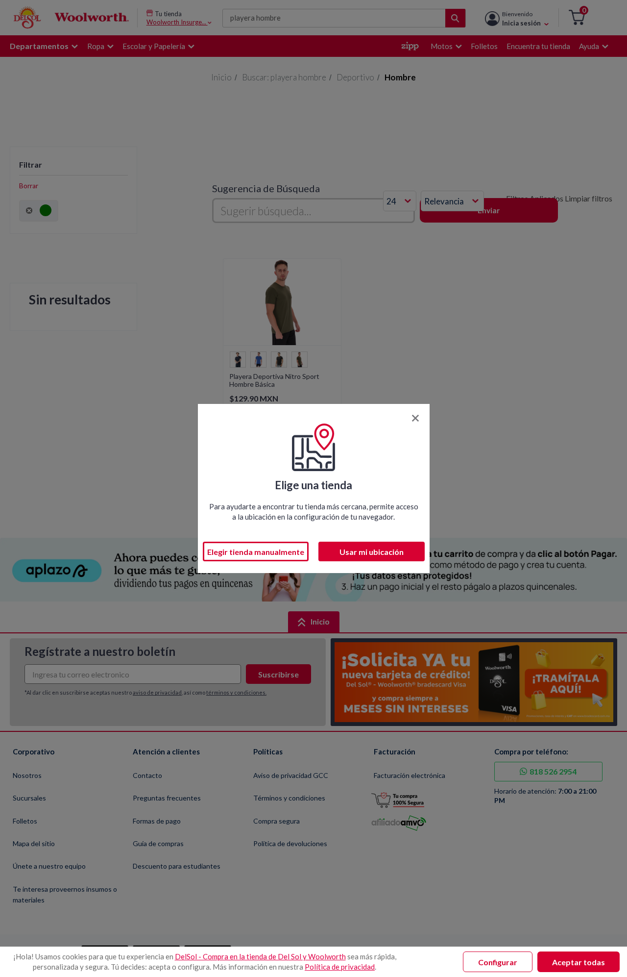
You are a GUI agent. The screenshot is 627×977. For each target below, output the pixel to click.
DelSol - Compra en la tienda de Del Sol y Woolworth (260, 956)
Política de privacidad (340, 966)
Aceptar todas (578, 962)
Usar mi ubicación (371, 551)
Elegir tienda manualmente (255, 551)
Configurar (497, 962)
